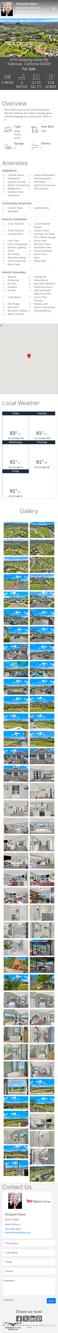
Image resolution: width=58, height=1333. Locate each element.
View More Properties (27, 14)
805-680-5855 (32, 7)
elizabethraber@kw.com (29, 11)
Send (51, 1300)
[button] (6, 37)
